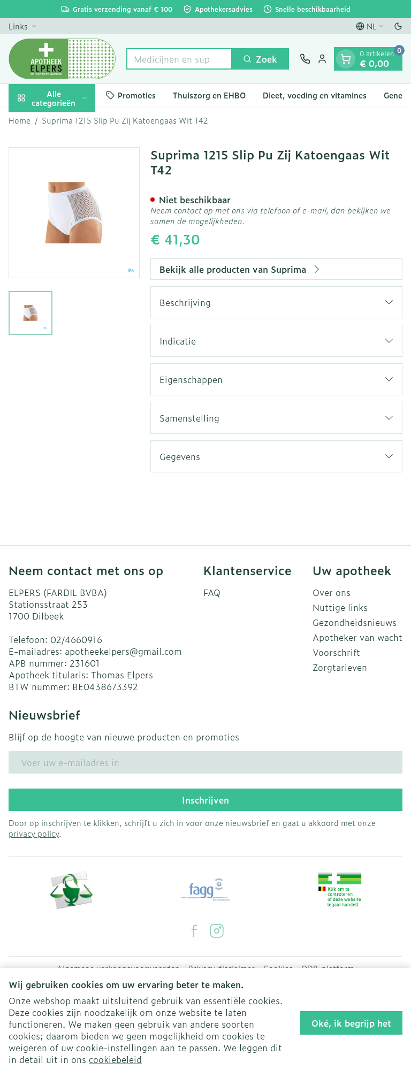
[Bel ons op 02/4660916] (305, 58)
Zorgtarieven (340, 667)
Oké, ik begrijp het (351, 1022)
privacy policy (34, 833)
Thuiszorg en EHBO (209, 95)
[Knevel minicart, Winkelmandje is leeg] (345, 58)
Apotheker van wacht (357, 637)
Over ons (332, 592)
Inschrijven (205, 799)
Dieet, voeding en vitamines (315, 95)
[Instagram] (217, 931)
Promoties (137, 95)
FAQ (211, 592)
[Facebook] (194, 931)
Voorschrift (336, 652)
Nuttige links (340, 607)
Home (20, 120)
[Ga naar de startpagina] (62, 59)
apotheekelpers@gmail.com (123, 651)
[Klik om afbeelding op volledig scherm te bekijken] (74, 213)
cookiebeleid (115, 1059)
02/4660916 (76, 639)
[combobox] (179, 59)
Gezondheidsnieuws (355, 622)
